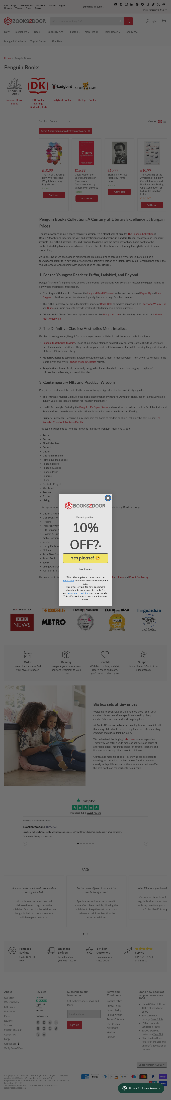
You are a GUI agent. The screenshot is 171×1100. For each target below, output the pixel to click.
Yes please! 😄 (85, 558)
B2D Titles (68, 580)
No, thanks (85, 569)
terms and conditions (78, 593)
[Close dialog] (108, 498)
